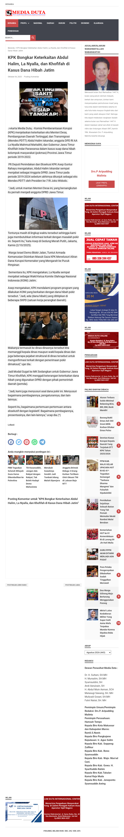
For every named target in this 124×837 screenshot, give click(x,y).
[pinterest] (27, 442)
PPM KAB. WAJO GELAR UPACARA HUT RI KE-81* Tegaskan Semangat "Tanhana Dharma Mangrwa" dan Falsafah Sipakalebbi (107, 477)
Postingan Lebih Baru (16, 585)
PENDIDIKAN (13, 31)
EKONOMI (85, 23)
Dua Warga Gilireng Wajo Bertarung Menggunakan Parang (107, 596)
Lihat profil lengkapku (101, 184)
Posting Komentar (31, 77)
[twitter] (19, 442)
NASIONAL (38, 23)
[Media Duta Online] (25, 13)
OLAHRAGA (98, 23)
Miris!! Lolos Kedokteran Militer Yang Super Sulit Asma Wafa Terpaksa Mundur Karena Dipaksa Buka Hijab (107, 623)
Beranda (9, 4)
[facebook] (11, 442)
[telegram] (42, 442)
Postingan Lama (72, 585)
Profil (24, 23)
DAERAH (50, 23)
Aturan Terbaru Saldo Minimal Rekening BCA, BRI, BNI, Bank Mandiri (107, 403)
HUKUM (62, 23)
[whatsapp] (34, 442)
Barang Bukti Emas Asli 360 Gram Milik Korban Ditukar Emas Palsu (107, 424)
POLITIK (73, 23)
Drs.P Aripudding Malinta (101, 173)
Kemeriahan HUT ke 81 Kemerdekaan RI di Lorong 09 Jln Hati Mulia (107, 536)
